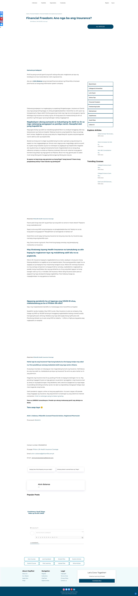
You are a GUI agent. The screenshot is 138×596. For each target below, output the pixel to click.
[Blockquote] (49, 537)
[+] (56, 537)
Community (63, 2)
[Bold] (37, 537)
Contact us (64, 580)
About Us (24, 573)
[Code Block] (51, 537)
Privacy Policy (64, 578)
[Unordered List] (47, 537)
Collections (34, 2)
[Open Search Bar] (102, 3)
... (39, 486)
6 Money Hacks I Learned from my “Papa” (68, 469)
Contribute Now (96, 580)
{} (54, 537)
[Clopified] (26, 3)
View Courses (31, 559)
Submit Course (31, 563)
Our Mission (25, 576)
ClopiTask (43, 2)
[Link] (53, 537)
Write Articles (77, 563)
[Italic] (39, 537)
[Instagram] (64, 589)
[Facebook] (1, 13)
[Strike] (43, 537)
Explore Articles (76, 559)
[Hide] (0, 27)
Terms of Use (64, 576)
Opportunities (53, 2)
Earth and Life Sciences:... (105, 181)
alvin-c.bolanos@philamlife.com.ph (42, 453)
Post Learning (47, 563)
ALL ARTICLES (100, 26)
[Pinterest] (1, 18)
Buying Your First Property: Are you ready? (41, 469)
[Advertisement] (69, 9)
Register (107, 2)
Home (27, 13)
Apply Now (25, 578)
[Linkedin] (74, 589)
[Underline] (41, 537)
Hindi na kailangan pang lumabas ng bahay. (49, 396)
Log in (112, 2)
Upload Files (61, 563)
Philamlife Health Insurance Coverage (43, 218)
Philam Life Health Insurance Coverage (45, 449)
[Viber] (1, 21)
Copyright (63, 573)
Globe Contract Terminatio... (105, 134)
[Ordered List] (45, 537)
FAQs (23, 580)
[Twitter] (1, 15)
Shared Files (61, 559)
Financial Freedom (34, 13)
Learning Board (46, 559)
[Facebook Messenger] (1, 24)
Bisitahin (38, 420)
